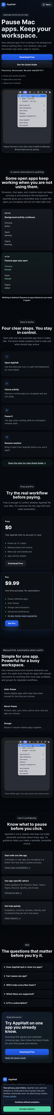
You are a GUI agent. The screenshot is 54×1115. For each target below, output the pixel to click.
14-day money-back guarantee (22, 616)
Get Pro (11, 623)
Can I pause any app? (16, 976)
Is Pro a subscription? (16, 1003)
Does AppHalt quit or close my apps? (24, 967)
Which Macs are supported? (20, 994)
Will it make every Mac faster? (21, 985)
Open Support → (13, 918)
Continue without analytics (27, 1102)
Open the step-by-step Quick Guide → (27, 463)
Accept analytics (27, 1109)
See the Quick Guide (27, 64)
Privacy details (9, 1096)
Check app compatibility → (18, 867)
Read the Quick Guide (15, 1058)
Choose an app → (13, 893)
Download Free (27, 57)
